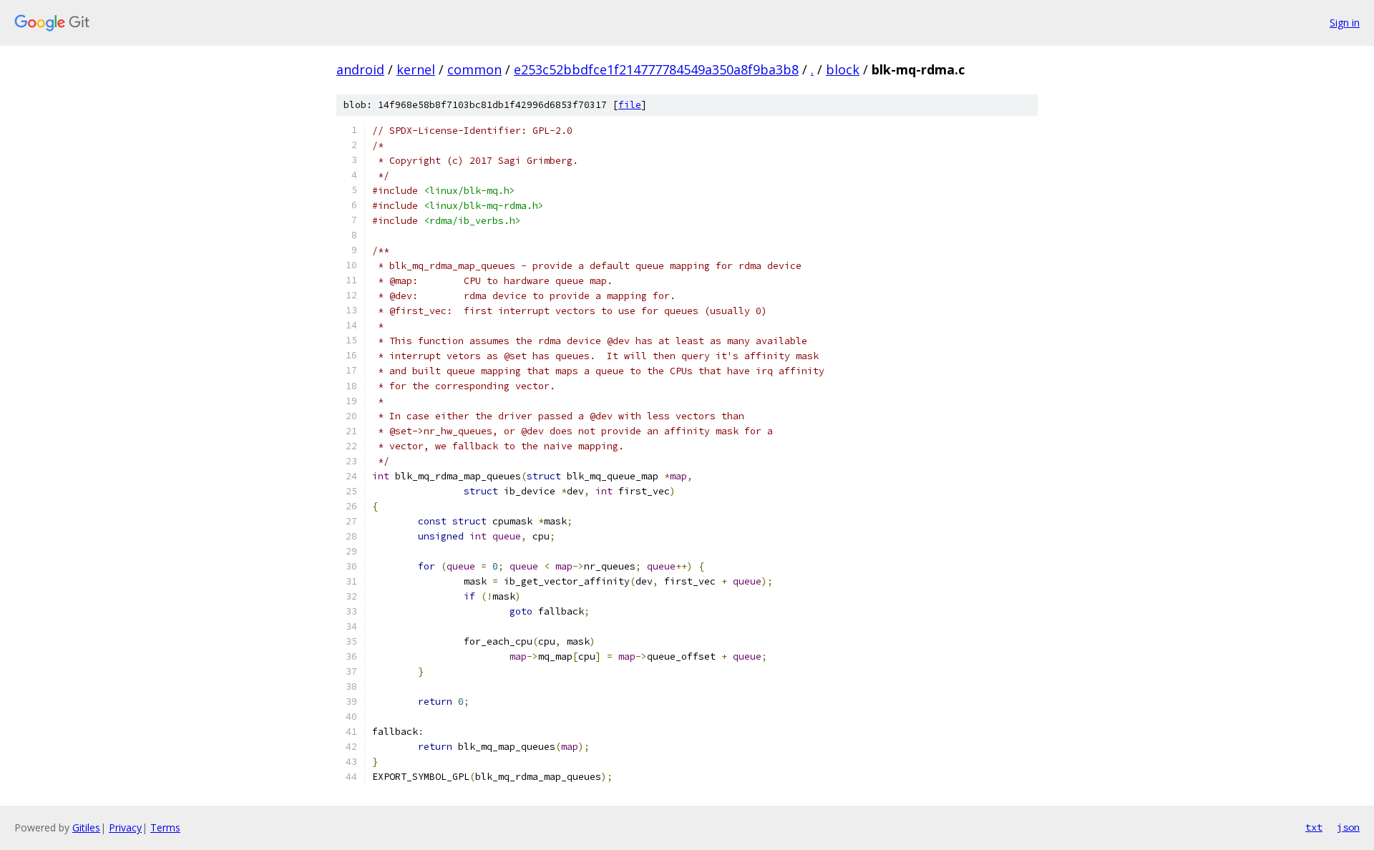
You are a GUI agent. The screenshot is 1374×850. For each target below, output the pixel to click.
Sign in (1345, 22)
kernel (415, 69)
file (629, 105)
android (360, 69)
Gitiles (86, 827)
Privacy (125, 827)
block (842, 69)
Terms (165, 827)
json (1348, 827)
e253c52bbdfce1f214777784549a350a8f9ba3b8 (656, 69)
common (474, 69)
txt (1313, 827)
